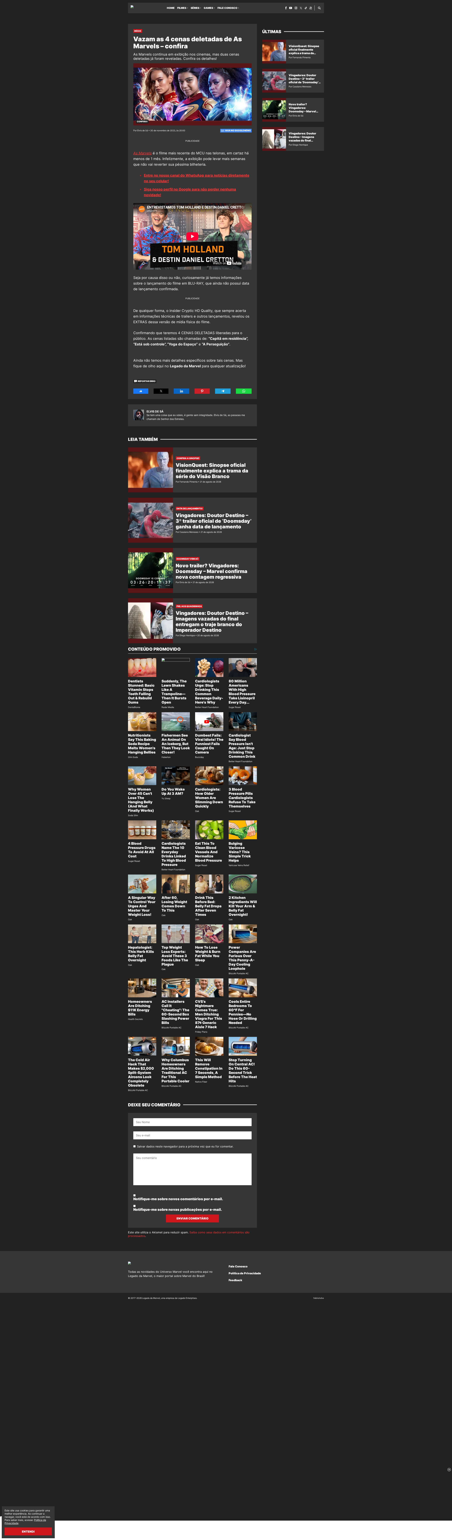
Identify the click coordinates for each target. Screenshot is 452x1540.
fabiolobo (318, 1298)
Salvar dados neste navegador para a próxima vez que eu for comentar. (185, 1146)
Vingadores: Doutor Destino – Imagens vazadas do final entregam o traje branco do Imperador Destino (212, 621)
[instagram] (296, 8)
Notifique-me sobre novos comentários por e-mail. (178, 1199)
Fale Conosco (227, 7)
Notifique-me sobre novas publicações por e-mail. (177, 1209)
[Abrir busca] (319, 8)
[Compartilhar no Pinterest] (202, 391)
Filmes (181, 7)
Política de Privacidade (245, 1273)
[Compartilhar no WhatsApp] (244, 391)
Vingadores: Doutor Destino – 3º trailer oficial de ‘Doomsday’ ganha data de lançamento (213, 521)
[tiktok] (306, 8)
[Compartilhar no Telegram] (223, 391)
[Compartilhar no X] (161, 391)
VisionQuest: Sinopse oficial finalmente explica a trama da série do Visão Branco (212, 470)
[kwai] (311, 8)
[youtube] (290, 8)
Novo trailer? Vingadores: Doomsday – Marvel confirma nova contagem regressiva (211, 571)
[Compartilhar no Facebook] (140, 391)
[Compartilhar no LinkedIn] (181, 391)
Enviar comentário (193, 1218)
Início (137, 31)
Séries (195, 7)
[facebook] (286, 8)
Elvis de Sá (155, 411)
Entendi (28, 1531)
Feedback (235, 1280)
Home (171, 7)
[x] (301, 8)
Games (208, 7)
